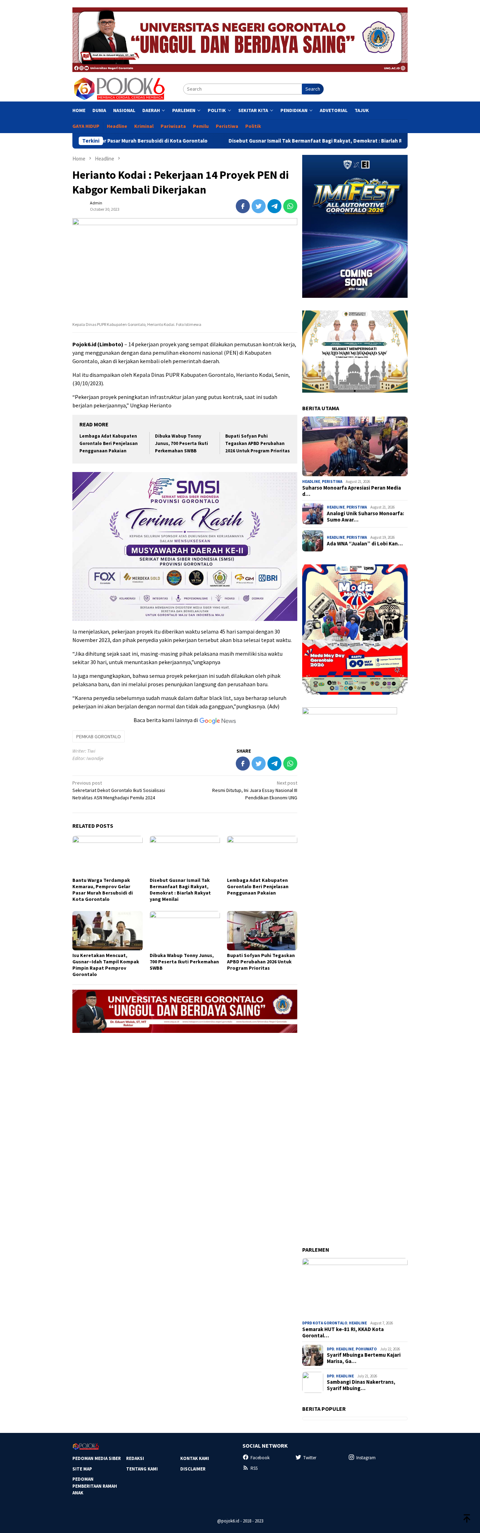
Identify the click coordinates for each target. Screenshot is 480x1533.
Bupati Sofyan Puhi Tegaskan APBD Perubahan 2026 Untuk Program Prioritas (257, 443)
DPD (330, 1349)
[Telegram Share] (274, 206)
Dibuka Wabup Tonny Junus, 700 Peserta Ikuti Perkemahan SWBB (181, 443)
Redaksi (135, 1458)
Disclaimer (193, 1469)
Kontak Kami (194, 1458)
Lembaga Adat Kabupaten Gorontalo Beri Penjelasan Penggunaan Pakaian (108, 443)
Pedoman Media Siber (96, 1458)
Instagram (366, 1458)
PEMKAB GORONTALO (98, 736)
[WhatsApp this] (290, 206)
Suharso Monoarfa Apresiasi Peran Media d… (351, 491)
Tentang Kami (142, 1469)
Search (312, 89)
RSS (254, 1468)
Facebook (260, 1458)
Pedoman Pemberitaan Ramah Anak (94, 1486)
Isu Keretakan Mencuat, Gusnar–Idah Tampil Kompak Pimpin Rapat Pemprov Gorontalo (105, 964)
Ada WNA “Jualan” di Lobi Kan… (365, 544)
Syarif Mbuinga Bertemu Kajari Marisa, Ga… (364, 1358)
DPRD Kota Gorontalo (324, 1323)
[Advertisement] (184, 1087)
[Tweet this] (259, 206)
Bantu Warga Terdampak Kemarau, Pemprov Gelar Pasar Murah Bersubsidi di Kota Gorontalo (102, 889)
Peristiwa (332, 481)
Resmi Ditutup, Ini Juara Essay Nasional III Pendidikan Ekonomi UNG (254, 790)
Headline (311, 481)
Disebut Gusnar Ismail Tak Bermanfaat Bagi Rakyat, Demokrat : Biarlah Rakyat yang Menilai (288, 141)
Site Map (82, 1469)
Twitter (309, 1458)
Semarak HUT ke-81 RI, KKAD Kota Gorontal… (343, 1332)
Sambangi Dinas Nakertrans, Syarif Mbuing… (361, 1385)
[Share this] (243, 206)
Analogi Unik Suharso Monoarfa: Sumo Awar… (365, 516)
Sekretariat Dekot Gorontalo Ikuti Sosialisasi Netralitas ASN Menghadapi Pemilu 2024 (118, 790)
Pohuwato (366, 1349)
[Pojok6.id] (119, 88)
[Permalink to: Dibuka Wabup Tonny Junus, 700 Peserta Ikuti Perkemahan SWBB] (185, 930)
